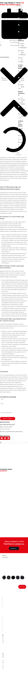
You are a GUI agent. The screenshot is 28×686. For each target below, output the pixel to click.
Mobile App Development (21, 14)
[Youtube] (13, 577)
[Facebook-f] (4, 577)
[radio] (1, 429)
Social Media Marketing (23, 52)
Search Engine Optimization (24, 45)
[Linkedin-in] (22, 577)
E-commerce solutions (23, 109)
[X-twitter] (18, 577)
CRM (22, 135)
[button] (1, 438)
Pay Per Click (22, 59)
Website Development (21, 93)
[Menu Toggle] (15, 2)
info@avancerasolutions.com (12, 648)
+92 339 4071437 (12, 650)
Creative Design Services (20, 66)
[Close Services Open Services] (21, 9)
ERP (22, 129)
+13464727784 (13, 677)
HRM (22, 142)
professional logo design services (8, 326)
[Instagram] (9, 577)
